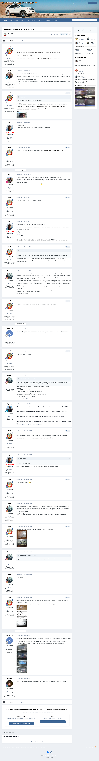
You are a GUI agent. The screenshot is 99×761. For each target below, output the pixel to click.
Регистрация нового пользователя (21, 723)
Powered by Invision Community (49, 758)
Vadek (91, 42)
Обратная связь (45, 755)
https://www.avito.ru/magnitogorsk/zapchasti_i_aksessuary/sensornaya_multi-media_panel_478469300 (41, 416)
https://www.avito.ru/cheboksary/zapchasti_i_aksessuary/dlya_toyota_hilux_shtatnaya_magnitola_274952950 (42, 406)
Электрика (17, 35)
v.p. (80, 42)
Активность (40, 20)
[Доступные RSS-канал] (95, 747)
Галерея (16, 20)
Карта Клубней (31, 20)
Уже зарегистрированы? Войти (78, 3)
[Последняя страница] (15, 40)
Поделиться (55, 34)
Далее (11, 40)
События (23, 20)
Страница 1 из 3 (21, 40)
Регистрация (92, 2)
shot (80, 38)
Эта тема (90, 20)
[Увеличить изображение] (41, 184)
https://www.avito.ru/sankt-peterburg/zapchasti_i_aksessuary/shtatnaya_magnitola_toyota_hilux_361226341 (42, 411)
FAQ (11, 20)
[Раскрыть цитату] (18, 97)
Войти (52, 721)
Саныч (92, 38)
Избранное (54, 20)
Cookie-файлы (54, 755)
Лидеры (48, 20)
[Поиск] (95, 20)
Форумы (5, 20)
